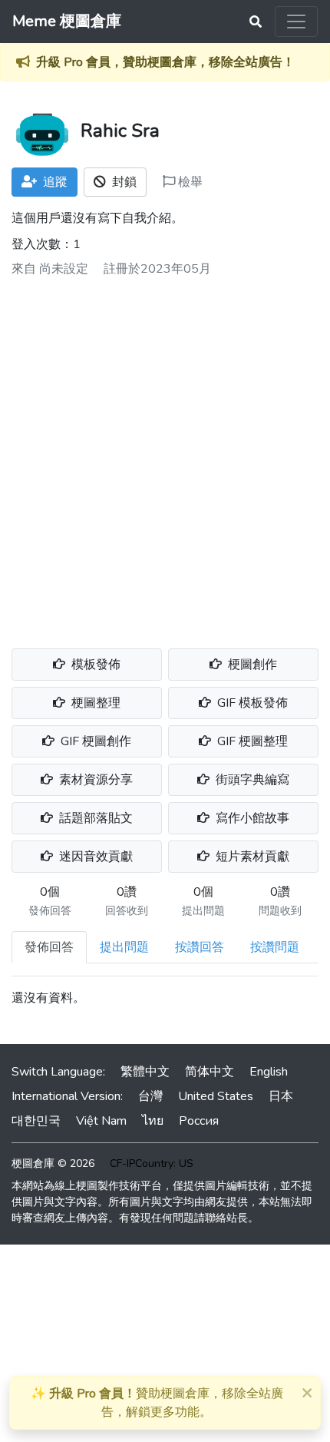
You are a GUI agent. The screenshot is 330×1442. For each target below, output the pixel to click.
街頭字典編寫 (251, 779)
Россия (199, 1120)
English (268, 1071)
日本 (281, 1096)
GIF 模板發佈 (251, 702)
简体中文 (209, 1071)
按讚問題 (274, 947)
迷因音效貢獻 (94, 856)
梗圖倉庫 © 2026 (53, 1163)
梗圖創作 (251, 664)
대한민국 (36, 1120)
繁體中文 (145, 1071)
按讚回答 (199, 947)
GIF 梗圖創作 (94, 741)
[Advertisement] (165, 457)
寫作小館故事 (251, 818)
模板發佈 (94, 664)
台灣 (150, 1096)
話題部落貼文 (94, 818)
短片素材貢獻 (251, 856)
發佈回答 (49, 947)
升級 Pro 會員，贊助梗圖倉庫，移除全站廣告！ (165, 62)
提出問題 (124, 947)
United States (215, 1096)
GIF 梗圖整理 (251, 741)
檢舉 (189, 182)
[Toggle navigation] (296, 21)
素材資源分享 (94, 779)
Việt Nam (101, 1120)
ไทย (152, 1120)
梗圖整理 (94, 702)
